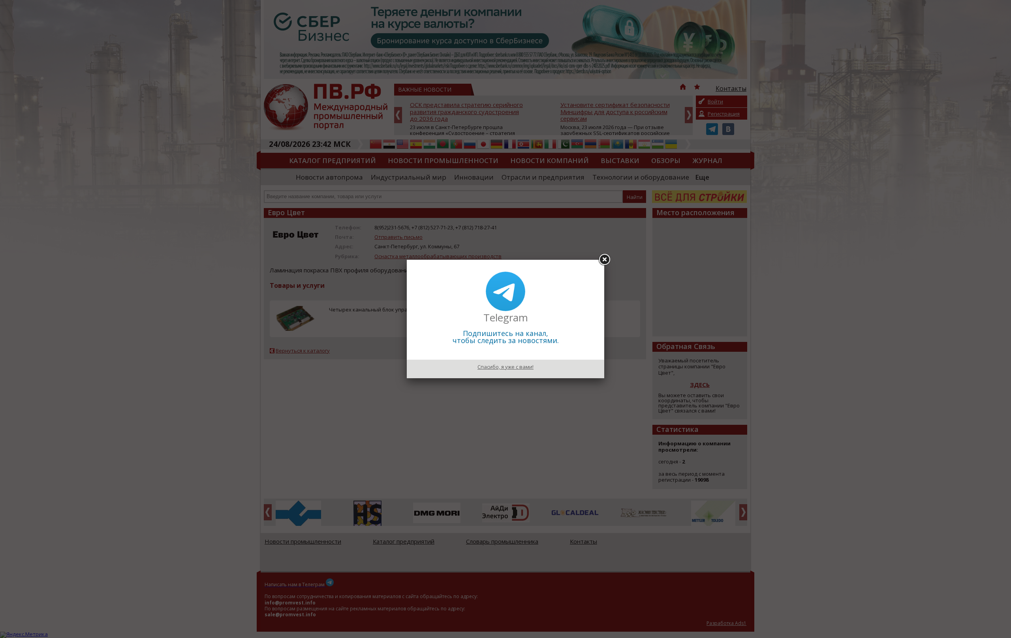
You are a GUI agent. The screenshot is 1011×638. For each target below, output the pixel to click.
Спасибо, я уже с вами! (505, 366)
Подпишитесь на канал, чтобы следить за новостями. (506, 336)
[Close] (604, 260)
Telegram (505, 317)
